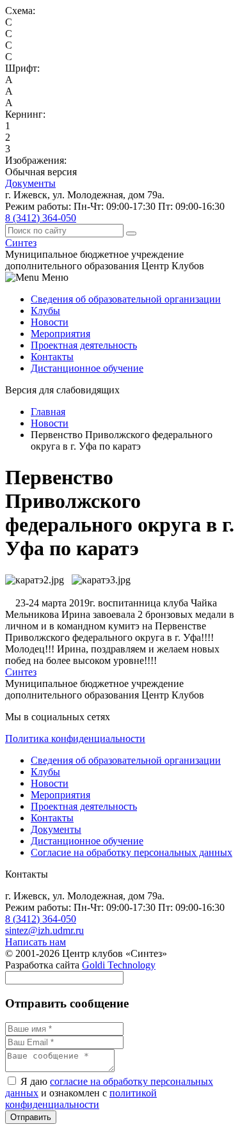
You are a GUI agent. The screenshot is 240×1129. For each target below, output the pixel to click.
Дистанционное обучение (87, 368)
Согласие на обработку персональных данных (131, 852)
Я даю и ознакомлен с (109, 1093)
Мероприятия (60, 333)
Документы (30, 183)
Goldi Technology (119, 964)
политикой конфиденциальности (81, 1098)
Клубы (45, 310)
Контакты (52, 356)
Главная (48, 411)
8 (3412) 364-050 (40, 217)
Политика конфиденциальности (75, 738)
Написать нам (35, 941)
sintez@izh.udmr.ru (44, 930)
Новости (49, 322)
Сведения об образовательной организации (126, 299)
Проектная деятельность (84, 345)
